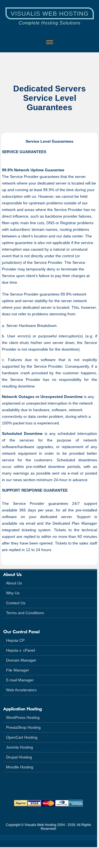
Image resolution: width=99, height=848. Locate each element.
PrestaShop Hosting (23, 727)
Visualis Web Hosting (50, 13)
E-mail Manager (20, 680)
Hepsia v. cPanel (20, 650)
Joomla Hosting (19, 747)
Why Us (13, 593)
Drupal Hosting (19, 757)
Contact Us (15, 603)
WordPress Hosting (23, 717)
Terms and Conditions (25, 613)
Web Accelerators (21, 690)
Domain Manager (21, 660)
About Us (14, 583)
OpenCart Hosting (21, 737)
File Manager (17, 670)
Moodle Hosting (19, 767)
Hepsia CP (15, 640)
